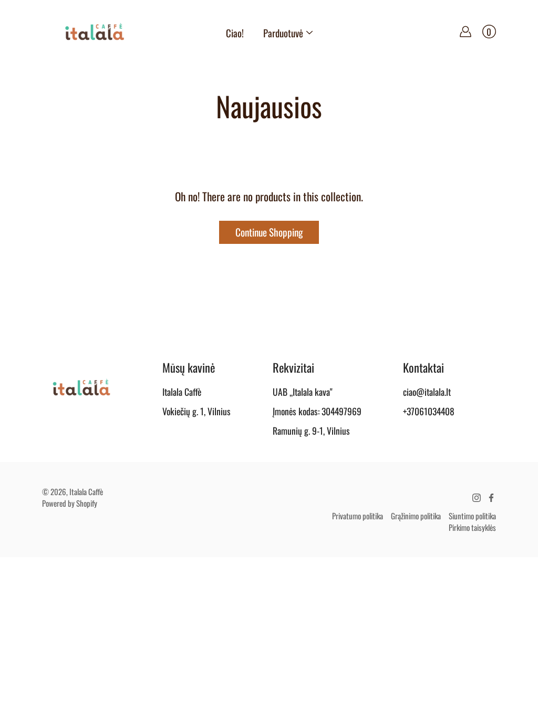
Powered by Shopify (69, 503)
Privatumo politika (357, 515)
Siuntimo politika (472, 515)
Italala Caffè (86, 491)
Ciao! (235, 32)
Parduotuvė (283, 32)
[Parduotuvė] (309, 32)
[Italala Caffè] (94, 31)
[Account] (465, 31)
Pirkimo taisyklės (472, 527)
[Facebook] (491, 498)
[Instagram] (476, 498)
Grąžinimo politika (416, 515)
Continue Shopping (269, 232)
